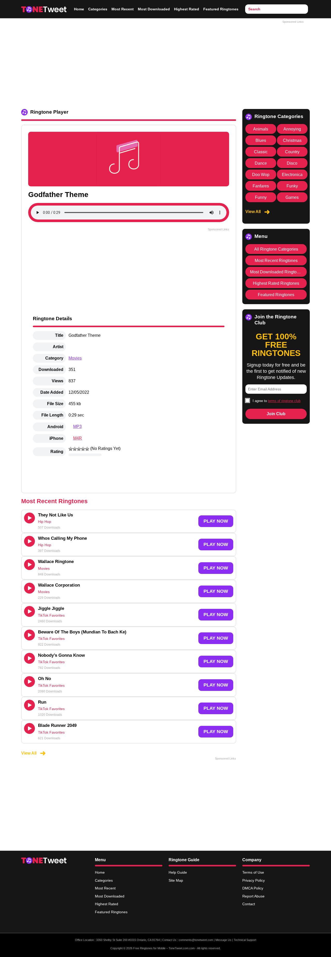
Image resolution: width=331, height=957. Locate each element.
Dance (261, 163)
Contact (248, 904)
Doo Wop (260, 174)
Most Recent (122, 9)
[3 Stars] (79, 449)
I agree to (276, 401)
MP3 (77, 426)
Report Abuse (253, 896)
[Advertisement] (165, 62)
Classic (261, 152)
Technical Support (245, 939)
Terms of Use (253, 872)
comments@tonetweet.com (196, 939)
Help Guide (178, 872)
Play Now (216, 521)
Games (292, 197)
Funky (292, 186)
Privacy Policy (253, 880)
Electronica (292, 174)
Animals (260, 129)
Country (292, 152)
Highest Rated (186, 9)
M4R (77, 438)
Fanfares (261, 186)
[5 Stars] (87, 449)
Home (79, 9)
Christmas (292, 140)
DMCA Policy (252, 888)
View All (29, 753)
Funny (261, 197)
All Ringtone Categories (276, 249)
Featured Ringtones (220, 9)
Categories (97, 9)
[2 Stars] (75, 449)
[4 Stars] (83, 449)
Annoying (292, 129)
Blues (260, 140)
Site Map (176, 880)
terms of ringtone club (284, 401)
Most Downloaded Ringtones (276, 272)
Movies (75, 358)
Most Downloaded (154, 9)
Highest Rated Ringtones (276, 283)
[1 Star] (71, 449)
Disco (292, 163)
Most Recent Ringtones (276, 260)
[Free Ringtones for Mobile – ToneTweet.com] (43, 9)
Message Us (223, 939)
